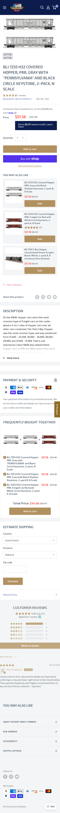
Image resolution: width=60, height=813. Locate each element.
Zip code (7, 562)
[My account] (48, 7)
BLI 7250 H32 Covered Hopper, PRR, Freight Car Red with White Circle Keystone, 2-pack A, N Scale (39, 218)
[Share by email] (55, 297)
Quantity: (8, 137)
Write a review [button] (30, 645)
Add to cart (30, 149)
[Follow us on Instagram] (11, 777)
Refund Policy (10, 594)
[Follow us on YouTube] (17, 777)
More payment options (30, 165)
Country (7, 533)
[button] (10, 95)
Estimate (13, 581)
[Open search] (42, 7)
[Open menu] (4, 7)
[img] (7, 665)
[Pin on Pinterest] (43, 297)
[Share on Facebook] (37, 297)
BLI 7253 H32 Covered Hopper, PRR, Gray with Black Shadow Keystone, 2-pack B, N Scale (39, 187)
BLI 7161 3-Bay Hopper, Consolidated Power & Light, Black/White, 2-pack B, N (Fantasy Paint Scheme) (39, 254)
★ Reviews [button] (57, 409)
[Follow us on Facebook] (5, 777)
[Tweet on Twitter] (49, 297)
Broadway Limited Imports (17, 99)
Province (8, 548)
